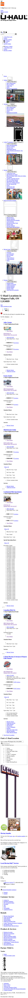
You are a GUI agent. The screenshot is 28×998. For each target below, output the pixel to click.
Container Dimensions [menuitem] (12, 153)
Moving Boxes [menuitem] (10, 217)
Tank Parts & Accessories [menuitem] (13, 290)
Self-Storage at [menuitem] (12, 174)
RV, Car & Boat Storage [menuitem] (12, 180)
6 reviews (16, 514)
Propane (10, 280)
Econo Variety (8, 376)
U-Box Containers (11, 727)
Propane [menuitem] (6, 280)
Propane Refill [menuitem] (10, 283)
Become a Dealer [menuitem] (8, 39)
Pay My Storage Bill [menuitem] (11, 184)
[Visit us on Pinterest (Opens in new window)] (5, 963)
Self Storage (9, 725)
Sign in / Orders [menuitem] (8, 46)
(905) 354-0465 (10, 627)
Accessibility (7, 908)
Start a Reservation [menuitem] (11, 83)
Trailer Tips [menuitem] (9, 86)
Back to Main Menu (12, 81)
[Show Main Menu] (2, 14)
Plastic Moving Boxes (12, 732)
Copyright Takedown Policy (10, 987)
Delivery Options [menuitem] (11, 146)
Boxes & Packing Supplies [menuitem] (10, 200)
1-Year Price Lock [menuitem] (8, 37)
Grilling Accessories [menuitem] (11, 284)
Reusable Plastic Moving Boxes (11, 925)
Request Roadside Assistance (9, 889)
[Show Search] (4, 32)
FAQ (5, 907)
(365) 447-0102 (10, 392)
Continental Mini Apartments (13, 492)
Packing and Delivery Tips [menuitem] (15, 150)
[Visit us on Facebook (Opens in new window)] (5, 959)
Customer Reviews (8, 909)
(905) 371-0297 (10, 675)
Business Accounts (8, 932)
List (7, 309)
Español (5, 893)
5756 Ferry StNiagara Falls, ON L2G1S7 (10, 505)
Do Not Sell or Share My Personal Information (15, 988)
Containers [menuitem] (8, 142)
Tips (5, 905)
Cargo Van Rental (8, 917)
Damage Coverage (8, 939)
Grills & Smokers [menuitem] (11, 286)
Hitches (8, 757)
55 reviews (16, 452)
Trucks (8, 748)
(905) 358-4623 (10, 508)
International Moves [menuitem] (11, 149)
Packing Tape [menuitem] (10, 224)
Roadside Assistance (8, 901)
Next (5, 735)
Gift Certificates (7, 943)
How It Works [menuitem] (10, 255)
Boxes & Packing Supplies (10, 214)
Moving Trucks (10, 370)
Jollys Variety (8, 322)
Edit (2, 305)
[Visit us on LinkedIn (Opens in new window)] (5, 965)
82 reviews (16, 342)
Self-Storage (9, 749)
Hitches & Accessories (9, 933)
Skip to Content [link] (4, 12)
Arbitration (6, 983)
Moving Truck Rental (9, 916)
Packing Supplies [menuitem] (11, 219)
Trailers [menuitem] (5, 80)
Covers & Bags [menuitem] (10, 221)
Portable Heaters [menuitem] (10, 287)
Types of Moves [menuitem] (10, 258)
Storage (10, 170)
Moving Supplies (11, 731)
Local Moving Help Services (10, 863)
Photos (10, 331)
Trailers (9, 80)
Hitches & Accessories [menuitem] (12, 88)
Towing (6, 104)
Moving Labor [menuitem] (7, 249)
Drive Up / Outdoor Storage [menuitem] (13, 182)
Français (6, 892)
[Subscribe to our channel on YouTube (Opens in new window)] (5, 969)
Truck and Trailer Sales (12, 729)
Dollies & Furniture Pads (9, 921)
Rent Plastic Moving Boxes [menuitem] (13, 227)
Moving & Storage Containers (13, 923)
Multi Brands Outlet (10, 430)
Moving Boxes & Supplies (10, 937)
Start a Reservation (11, 107)
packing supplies (21, 836)
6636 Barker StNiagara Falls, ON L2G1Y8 (10, 334)
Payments (6, 904)
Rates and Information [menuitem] (12, 145)
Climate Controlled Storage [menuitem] (13, 178)
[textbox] (17, 741)
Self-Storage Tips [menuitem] (11, 186)
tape (14, 836)
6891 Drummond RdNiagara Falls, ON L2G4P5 (10, 389)
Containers (18, 142)
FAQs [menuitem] (8, 87)
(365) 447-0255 (10, 337)
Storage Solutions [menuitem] (11, 225)
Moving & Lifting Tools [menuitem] (12, 223)
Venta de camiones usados (10, 936)
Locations (8, 990)
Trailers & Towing (11, 371)
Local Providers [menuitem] (10, 253)
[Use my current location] (9, 741)
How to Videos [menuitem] (10, 84)
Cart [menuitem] (6, 42)
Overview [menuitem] (9, 252)
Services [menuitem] (9, 256)
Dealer (5, 954)
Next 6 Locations (10, 735)
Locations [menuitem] (7, 41)
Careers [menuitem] (5, 38)
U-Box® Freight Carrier (9, 955)
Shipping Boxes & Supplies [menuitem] (13, 220)
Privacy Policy (7, 984)
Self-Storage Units (8, 924)
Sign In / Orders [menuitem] (7, 43)
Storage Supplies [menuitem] (10, 188)
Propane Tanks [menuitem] (10, 288)
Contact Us (6, 900)
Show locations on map (6, 306)
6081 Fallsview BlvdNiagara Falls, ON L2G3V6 (10, 623)
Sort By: (3, 316)
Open (2, 10)
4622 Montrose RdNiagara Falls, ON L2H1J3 (10, 672)
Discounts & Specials (9, 944)
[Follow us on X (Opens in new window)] (5, 968)
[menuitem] (17, 107)
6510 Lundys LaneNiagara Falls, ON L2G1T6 (10, 443)
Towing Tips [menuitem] (10, 110)
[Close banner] (2, 1)
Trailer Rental (7, 918)
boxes (10, 836)
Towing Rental (7, 920)
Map (7, 310)
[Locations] (6, 32)
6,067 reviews (17, 682)
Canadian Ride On (9, 610)
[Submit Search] (16, 34)
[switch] (14, 309)
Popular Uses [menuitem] (10, 148)
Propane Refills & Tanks (9, 940)
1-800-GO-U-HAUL (9, 882)
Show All (6, 467)
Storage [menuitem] (5, 170)
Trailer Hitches (10, 724)
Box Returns (9, 759)
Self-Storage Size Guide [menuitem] (12, 181)
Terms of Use (7, 986)
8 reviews (16, 398)
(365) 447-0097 (10, 446)
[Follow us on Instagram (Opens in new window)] (5, 961)
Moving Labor (14, 249)
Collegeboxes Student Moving (11, 942)
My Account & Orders (9, 902)
